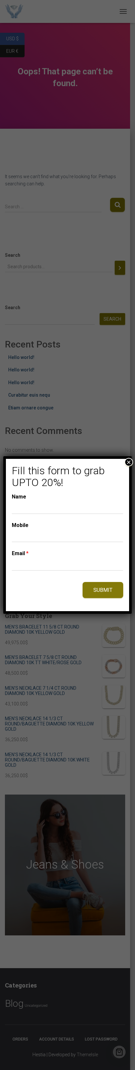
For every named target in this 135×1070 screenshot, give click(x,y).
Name (19, 497)
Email (20, 553)
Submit (102, 590)
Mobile (20, 525)
